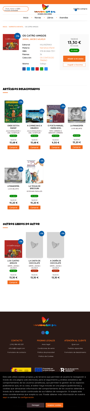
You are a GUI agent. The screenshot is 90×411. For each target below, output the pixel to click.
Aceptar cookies (54, 405)
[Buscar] (25, 8)
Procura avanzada (11, 10)
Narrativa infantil (16, 27)
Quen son (6, 2)
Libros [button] (50, 17)
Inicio (5, 27)
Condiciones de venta (46, 348)
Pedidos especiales (75, 348)
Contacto (15, 2)
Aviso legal (46, 344)
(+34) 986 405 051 (17, 344)
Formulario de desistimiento (75, 352)
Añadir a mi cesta (75, 59)
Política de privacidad (46, 352)
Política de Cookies (46, 356)
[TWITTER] (47, 332)
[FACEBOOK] (43, 332)
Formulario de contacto (17, 352)
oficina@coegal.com (17, 348)
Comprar (13, 147)
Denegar (35, 405)
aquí (5, 397)
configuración (27, 397)
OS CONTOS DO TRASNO (47, 59)
